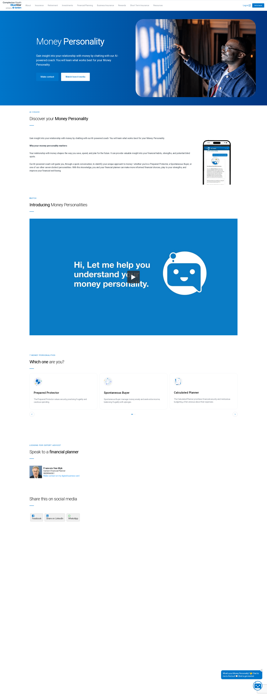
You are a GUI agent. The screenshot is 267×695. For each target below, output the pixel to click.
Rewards (122, 5)
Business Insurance (105, 5)
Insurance (39, 5)
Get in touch (258, 5)
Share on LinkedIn (54, 518)
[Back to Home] (12, 5)
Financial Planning (85, 5)
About (28, 5)
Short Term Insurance (139, 5)
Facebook (36, 518)
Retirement (53, 5)
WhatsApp (73, 518)
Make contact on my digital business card (61, 476)
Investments (67, 5)
